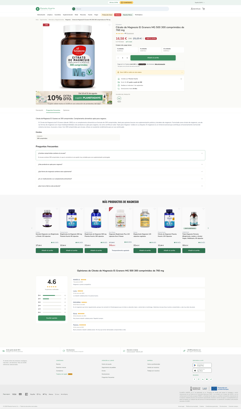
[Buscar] (74, 9)
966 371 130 (139, 351)
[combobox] (120, 9)
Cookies (202, 406)
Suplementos (43, 20)
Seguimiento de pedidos (109, 367)
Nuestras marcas (61, 367)
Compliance (59, 371)
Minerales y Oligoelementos (56, 20)
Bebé (76, 15)
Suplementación (68, 15)
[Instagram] (198, 379)
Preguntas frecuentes (53, 110)
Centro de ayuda (131, 351)
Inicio (37, 20)
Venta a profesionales (153, 364)
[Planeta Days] (74, 98)
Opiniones (66, 110)
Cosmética (58, 15)
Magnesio (68, 20)
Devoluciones (106, 374)
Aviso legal (181, 406)
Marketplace (139, 15)
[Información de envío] (181, 79)
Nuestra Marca (127, 15)
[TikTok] (211, 379)
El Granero (119, 24)
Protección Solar (107, 15)
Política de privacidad (192, 406)
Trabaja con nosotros (153, 371)
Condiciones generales (212, 406)
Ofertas (117, 15)
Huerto (90, 15)
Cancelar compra (233, 406)
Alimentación (41, 15)
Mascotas (83, 15)
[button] (203, 9)
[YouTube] (206, 379)
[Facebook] (194, 379)
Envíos (104, 371)
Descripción (39, 110)
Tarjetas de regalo (64, 374)
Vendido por (129, 79)
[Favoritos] (110, 25)
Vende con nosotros (153, 367)
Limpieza (50, 15)
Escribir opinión (51, 318)
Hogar (96, 15)
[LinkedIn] (202, 379)
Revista (58, 364)
